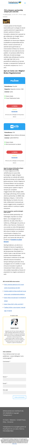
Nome (5, 377)
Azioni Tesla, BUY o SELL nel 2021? (13, 304)
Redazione (13, 420)
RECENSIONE (14, 111)
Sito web (5, 390)
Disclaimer (10, 422)
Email (5, 383)
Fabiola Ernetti (7, 14)
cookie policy (14, 443)
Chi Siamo (6, 420)
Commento (6, 361)
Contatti (19, 420)
